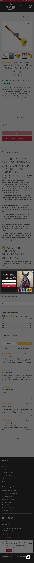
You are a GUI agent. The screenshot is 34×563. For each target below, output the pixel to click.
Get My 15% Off (9, 286)
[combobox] (9, 283)
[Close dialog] (32, 272)
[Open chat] (28, 557)
